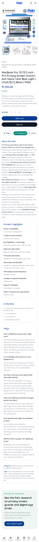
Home (4, 62)
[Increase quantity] (19, 112)
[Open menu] (3, 3)
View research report (14, 524)
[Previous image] (6, 26)
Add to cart (19, 118)
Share (8, 133)
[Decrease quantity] (12, 112)
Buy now (19, 124)
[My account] (35, 3)
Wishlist (34, 133)
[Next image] (33, 26)
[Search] (31, 3)
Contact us (22, 133)
